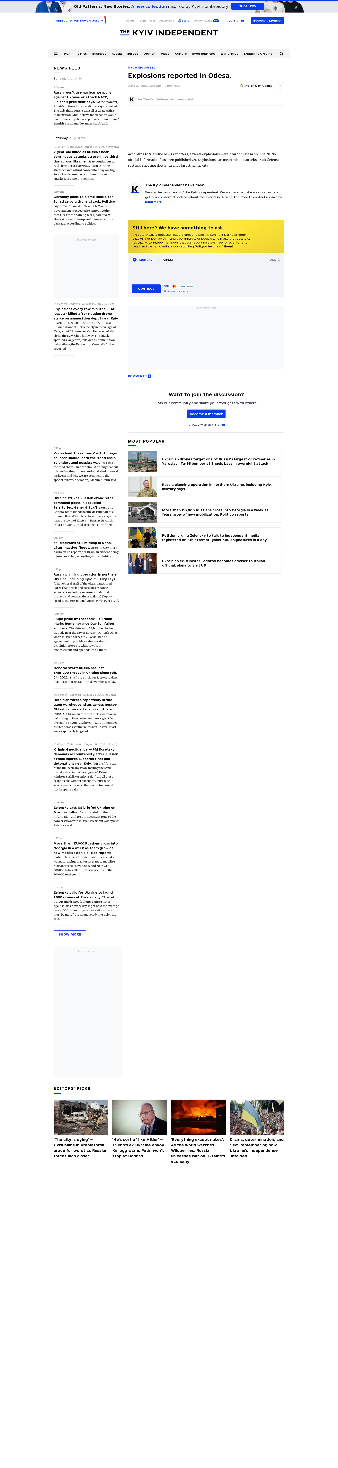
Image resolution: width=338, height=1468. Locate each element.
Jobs (153, 20)
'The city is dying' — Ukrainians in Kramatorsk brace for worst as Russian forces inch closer (80, 1147)
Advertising (166, 20)
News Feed (67, 68)
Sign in (220, 424)
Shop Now (247, 6)
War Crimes (229, 53)
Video (165, 53)
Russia (117, 53)
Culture (181, 53)
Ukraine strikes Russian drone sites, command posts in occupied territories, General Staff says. (84, 502)
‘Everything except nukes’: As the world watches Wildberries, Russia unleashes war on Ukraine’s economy (198, 1150)
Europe (132, 53)
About (130, 20)
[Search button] (281, 54)
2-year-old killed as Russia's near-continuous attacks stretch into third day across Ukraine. (86, 156)
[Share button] (280, 86)
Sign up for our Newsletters (79, 20)
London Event (203, 20)
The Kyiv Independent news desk (168, 99)
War (67, 53)
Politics (81, 53)
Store (185, 20)
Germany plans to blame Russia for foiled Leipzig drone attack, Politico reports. (84, 201)
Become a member (206, 414)
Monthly (146, 259)
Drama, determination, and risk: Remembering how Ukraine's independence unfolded (257, 1147)
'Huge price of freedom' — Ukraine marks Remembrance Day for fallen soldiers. (84, 623)
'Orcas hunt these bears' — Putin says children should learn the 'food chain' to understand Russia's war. (85, 457)
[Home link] (169, 33)
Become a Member (267, 20)
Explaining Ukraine (258, 53)
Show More (69, 934)
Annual (168, 259)
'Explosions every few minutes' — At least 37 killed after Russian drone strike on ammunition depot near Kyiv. (86, 313)
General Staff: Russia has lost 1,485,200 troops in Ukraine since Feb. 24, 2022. (85, 672)
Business (99, 53)
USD (273, 259)
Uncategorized (142, 67)
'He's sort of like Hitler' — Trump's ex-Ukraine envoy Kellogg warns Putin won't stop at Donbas (138, 1147)
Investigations (203, 53)
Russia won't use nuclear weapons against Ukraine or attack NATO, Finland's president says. (82, 97)
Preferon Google (259, 85)
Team (142, 20)
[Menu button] (56, 53)
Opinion (149, 53)
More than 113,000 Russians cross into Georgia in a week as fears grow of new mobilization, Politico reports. (86, 848)
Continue (146, 288)
